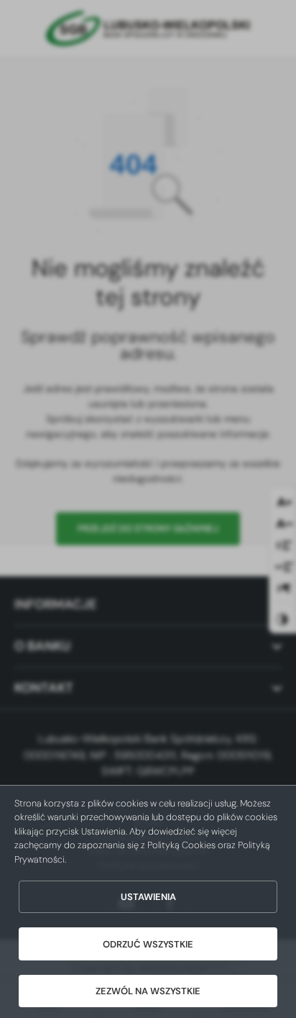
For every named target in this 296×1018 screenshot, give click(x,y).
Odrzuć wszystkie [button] (148, 944)
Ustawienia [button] (148, 897)
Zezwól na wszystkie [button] (148, 991)
